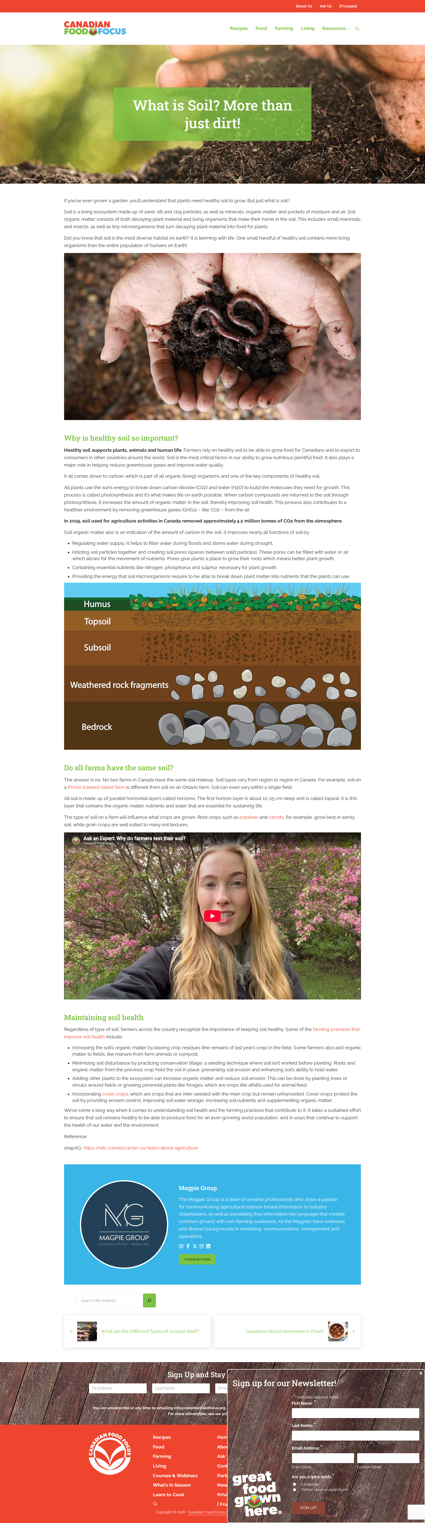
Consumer (310, 1484)
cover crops (115, 1094)
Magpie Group (198, 1188)
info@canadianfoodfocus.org (200, 1408)
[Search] (149, 1300)
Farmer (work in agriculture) (324, 1489)
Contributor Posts (200, 1260)
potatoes (248, 817)
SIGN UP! (308, 1507)
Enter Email (301, 1467)
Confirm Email (369, 1467)
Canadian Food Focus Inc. (210, 1512)
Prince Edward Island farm (96, 787)
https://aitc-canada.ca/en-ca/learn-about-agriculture (140, 1147)
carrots (276, 817)
